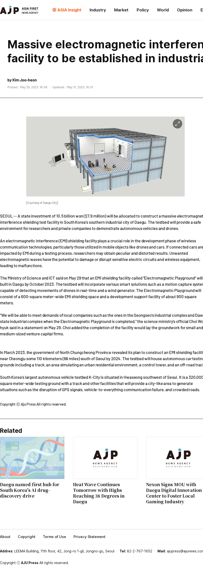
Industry (98, 9)
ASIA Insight (69, 9)
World (163, 9)
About (5, 537)
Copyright (26, 537)
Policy (143, 9)
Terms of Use (54, 537)
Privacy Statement (89, 537)
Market (121, 9)
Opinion (184, 9)
